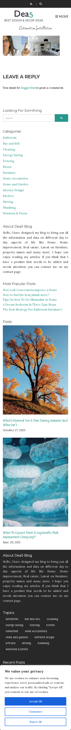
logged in (28, 88)
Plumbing (9, 207)
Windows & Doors (15, 213)
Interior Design (13, 190)
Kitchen (8, 196)
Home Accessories (15, 178)
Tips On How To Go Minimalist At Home (30, 299)
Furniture (9, 173)
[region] (35, 697)
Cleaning (9, 149)
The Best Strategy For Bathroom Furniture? (32, 309)
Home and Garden (15, 184)
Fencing (8, 161)
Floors (7, 167)
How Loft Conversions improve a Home (30, 290)
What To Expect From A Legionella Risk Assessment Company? (30, 534)
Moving (8, 202)
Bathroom (9, 137)
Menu (63, 16)
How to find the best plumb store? (26, 295)
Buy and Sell (11, 143)
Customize (35, 711)
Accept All (35, 701)
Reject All (36, 722)
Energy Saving (13, 155)
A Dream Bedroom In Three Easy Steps (29, 304)
